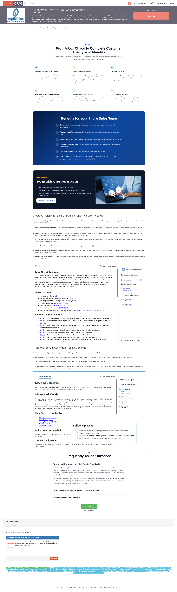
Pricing (42, 28)
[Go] (129, 3)
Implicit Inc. (37, 12)
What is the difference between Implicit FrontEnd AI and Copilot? (88, 464)
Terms (93, 587)
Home (57, 587)
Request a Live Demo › (46, 200)
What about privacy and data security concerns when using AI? (88, 490)
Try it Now (151, 16)
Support (55, 28)
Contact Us (71, 587)
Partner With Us (115, 587)
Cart (172, 3)
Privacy (86, 587)
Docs (48, 28)
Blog (152, 3)
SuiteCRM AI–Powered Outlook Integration (58, 10)
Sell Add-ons (102, 587)
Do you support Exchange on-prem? (88, 497)
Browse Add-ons (139, 3)
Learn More (64, 28)
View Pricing (89, 507)
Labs (79, 587)
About (35, 28)
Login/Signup (161, 3)
